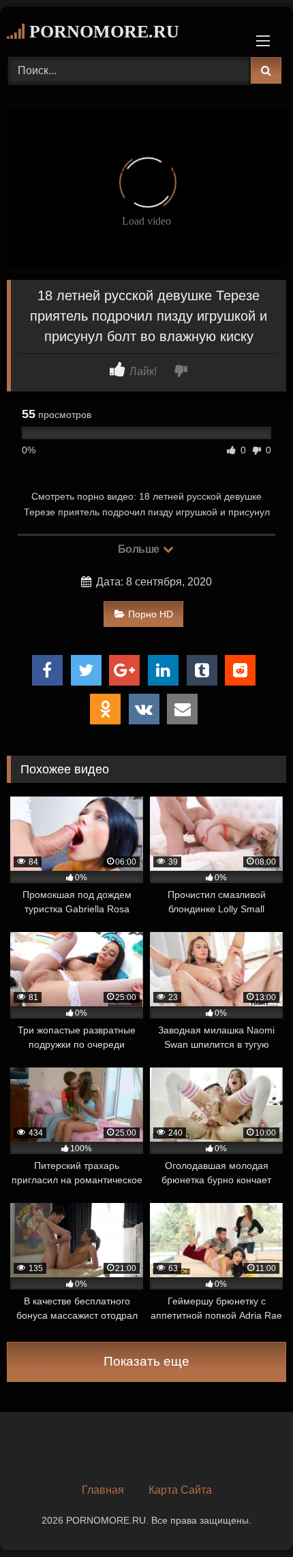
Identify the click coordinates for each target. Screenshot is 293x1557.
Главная (103, 1490)
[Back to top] (251, 1516)
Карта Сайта (180, 1490)
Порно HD (150, 614)
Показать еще (146, 1361)
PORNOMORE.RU (102, 32)
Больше (140, 549)
